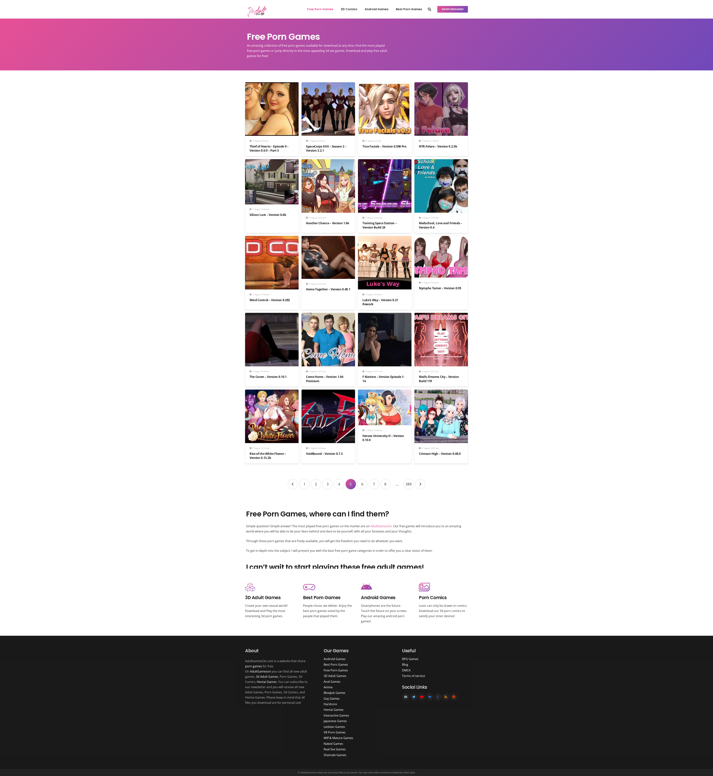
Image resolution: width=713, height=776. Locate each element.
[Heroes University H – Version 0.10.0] (384, 392)
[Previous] (293, 484)
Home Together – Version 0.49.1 (328, 289)
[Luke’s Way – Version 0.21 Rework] (384, 238)
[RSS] (446, 697)
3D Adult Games (335, 676)
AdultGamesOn (381, 526)
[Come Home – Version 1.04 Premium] (328, 315)
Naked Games (333, 744)
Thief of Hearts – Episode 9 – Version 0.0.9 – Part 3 (269, 148)
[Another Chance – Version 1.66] (328, 162)
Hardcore (330, 704)
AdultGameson (260, 671)
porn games (253, 666)
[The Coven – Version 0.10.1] (272, 315)
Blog (405, 664)
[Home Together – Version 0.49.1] (328, 238)
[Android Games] (385, 587)
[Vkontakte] (430, 697)
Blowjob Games (334, 693)
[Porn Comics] (443, 587)
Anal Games (332, 682)
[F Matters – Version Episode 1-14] (384, 315)
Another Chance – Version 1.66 (327, 223)
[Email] (405, 697)
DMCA (406, 670)
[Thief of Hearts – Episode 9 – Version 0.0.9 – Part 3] (272, 85)
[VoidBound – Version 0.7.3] (328, 392)
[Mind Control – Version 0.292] (272, 238)
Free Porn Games (336, 670)
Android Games (335, 659)
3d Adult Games (267, 677)
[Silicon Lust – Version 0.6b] (272, 162)
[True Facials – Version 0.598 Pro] (384, 85)
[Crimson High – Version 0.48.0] (441, 392)
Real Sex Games (335, 749)
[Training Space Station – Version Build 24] (384, 162)
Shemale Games (335, 755)
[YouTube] (422, 697)
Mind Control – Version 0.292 (270, 300)
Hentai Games (267, 682)
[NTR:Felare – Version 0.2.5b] (441, 85)
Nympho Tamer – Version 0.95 (440, 288)
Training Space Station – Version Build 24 (379, 225)
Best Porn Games (336, 664)
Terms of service (413, 676)
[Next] (420, 484)
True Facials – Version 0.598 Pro (384, 146)
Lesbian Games (334, 727)
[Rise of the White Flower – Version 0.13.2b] (272, 392)
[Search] (429, 9)
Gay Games (332, 698)
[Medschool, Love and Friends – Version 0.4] (441, 162)
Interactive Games (336, 715)
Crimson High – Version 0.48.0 (440, 454)
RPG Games (410, 659)
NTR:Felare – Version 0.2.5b (438, 146)
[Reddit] (454, 697)
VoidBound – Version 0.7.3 (324, 454)
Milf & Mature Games (338, 738)
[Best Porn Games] (327, 587)
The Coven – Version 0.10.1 (268, 377)
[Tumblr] (438, 697)
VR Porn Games (335, 732)
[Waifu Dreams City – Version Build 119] (441, 315)
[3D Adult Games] (269, 587)
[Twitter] (414, 697)
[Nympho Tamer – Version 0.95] (441, 238)
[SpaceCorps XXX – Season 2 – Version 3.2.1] (328, 85)
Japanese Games (335, 721)
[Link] (256, 11)
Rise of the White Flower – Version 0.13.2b (268, 456)
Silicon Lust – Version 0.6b (268, 215)
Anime (328, 687)
